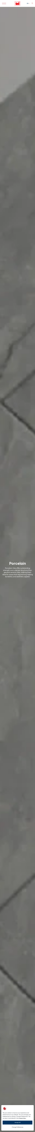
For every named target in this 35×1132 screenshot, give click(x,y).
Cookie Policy (22, 1118)
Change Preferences (17, 1127)
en (27, 3)
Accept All (17, 1122)
